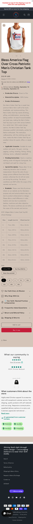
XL (21, 280)
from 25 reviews (15, 362)
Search (6, 459)
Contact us (7, 479)
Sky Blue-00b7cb (20, 269)
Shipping (3, 79)
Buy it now (16, 330)
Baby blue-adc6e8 (8, 273)
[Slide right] (21, 56)
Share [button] (5, 340)
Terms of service (13, 517)
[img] (16, 360)
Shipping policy (22, 517)
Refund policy (8, 467)
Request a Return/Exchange (12, 475)
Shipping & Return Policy (11, 471)
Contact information (17, 520)
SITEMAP (6, 484)
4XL (11, 284)
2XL (28, 280)
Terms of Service (9, 463)
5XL (19, 284)
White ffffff (6, 269)
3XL (4, 284)
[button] (4, 15)
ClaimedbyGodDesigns (15, 512)
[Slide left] (12, 56)
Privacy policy (23, 514)
